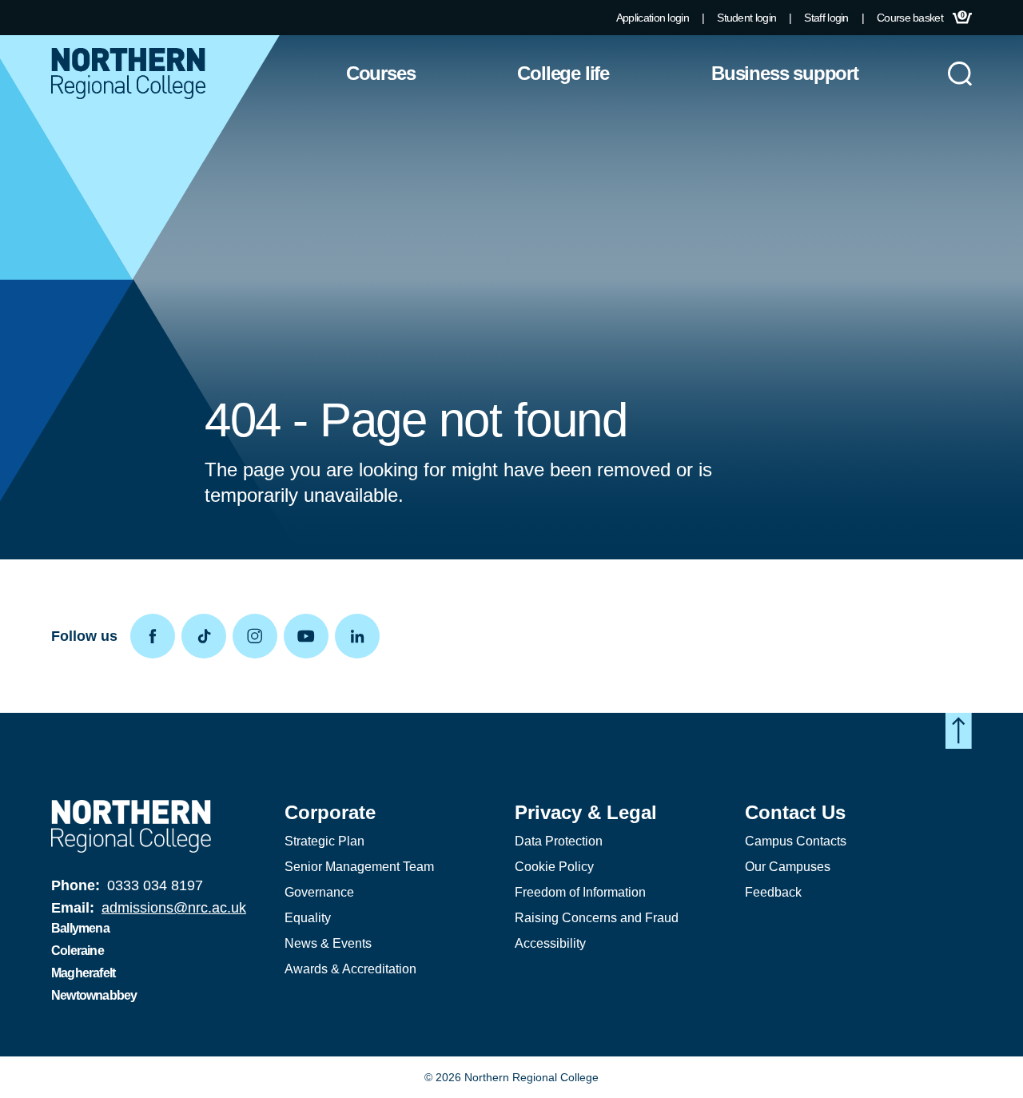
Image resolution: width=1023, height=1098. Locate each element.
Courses (381, 73)
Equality (308, 918)
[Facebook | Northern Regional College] (155, 636)
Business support (784, 73)
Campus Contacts (795, 841)
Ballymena (80, 928)
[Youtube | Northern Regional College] (309, 636)
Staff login (826, 17)
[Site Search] (960, 73)
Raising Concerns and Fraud (597, 918)
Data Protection (559, 841)
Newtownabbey (94, 995)
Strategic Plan (324, 841)
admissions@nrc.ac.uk (174, 908)
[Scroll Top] (958, 731)
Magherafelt (83, 973)
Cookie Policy (554, 866)
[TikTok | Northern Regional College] (207, 636)
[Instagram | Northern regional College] (258, 636)
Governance (319, 892)
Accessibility (550, 943)
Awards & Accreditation (350, 969)
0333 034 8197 (155, 885)
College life (563, 73)
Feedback (773, 892)
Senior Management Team (359, 866)
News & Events (328, 943)
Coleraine (77, 950)
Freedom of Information (580, 892)
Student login (746, 17)
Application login (652, 17)
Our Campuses (787, 866)
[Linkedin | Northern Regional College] (360, 636)
